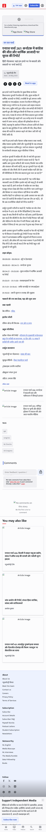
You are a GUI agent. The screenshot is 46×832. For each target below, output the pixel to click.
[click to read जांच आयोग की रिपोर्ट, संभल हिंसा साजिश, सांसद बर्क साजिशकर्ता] (23, 585)
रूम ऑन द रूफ (26, 323)
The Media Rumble (9, 756)
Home (6, 828)
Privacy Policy (7, 697)
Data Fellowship (8, 759)
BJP (5, 431)
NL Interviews (7, 752)
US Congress (8, 450)
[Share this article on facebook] (5, 84)
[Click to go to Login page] (42, 5)
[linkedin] (9, 792)
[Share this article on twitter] (10, 84)
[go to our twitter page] (9, 781)
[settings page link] (25, 5)
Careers (5, 693)
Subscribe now (10, 819)
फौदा (13, 311)
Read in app (30, 83)
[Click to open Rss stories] (9, 786)
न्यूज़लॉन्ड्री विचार (8, 682)
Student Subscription (11, 730)
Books (4, 763)
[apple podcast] (15, 786)
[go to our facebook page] (4, 781)
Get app (19, 5)
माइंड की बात (26, 354)
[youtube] (15, 781)
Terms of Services (9, 700)
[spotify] (15, 792)
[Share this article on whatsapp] (14, 84)
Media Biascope (8, 748)
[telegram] (4, 792)
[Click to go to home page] (4, 5)
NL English (6, 745)
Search (32, 829)
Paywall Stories (8, 722)
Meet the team (8, 686)
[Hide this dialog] (43, 800)
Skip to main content (13, 16)
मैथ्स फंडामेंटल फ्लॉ (21, 360)
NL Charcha (8, 444)
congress (7, 437)
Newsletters (7, 733)
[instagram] (4, 786)
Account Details (8, 715)
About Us (6, 678)
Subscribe (34, 5)
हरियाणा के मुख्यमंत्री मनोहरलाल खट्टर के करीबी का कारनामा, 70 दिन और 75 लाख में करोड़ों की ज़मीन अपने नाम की (22, 339)
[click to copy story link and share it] (19, 84)
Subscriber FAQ (8, 719)
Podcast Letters (8, 726)
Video (14, 828)
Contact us (6, 689)
